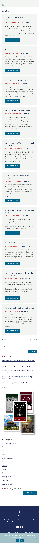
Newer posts (32, 339)
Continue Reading (13, 40)
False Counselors (7, 462)
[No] (37, 538)
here (30, 522)
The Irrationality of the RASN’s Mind (14, 383)
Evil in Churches (7, 458)
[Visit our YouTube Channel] (18, 527)
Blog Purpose (6, 447)
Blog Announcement (9, 443)
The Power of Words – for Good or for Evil (16, 367)
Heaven (4, 469)
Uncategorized (7, 484)
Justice (4, 473)
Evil (3, 454)
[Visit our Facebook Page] (21, 527)
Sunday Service (7, 477)
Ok (18, 540)
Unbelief (5, 480)
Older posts (6, 339)
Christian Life (6, 451)
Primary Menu (35, 3)
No (22, 540)
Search (6, 347)
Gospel (4, 465)
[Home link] (3, 6)
